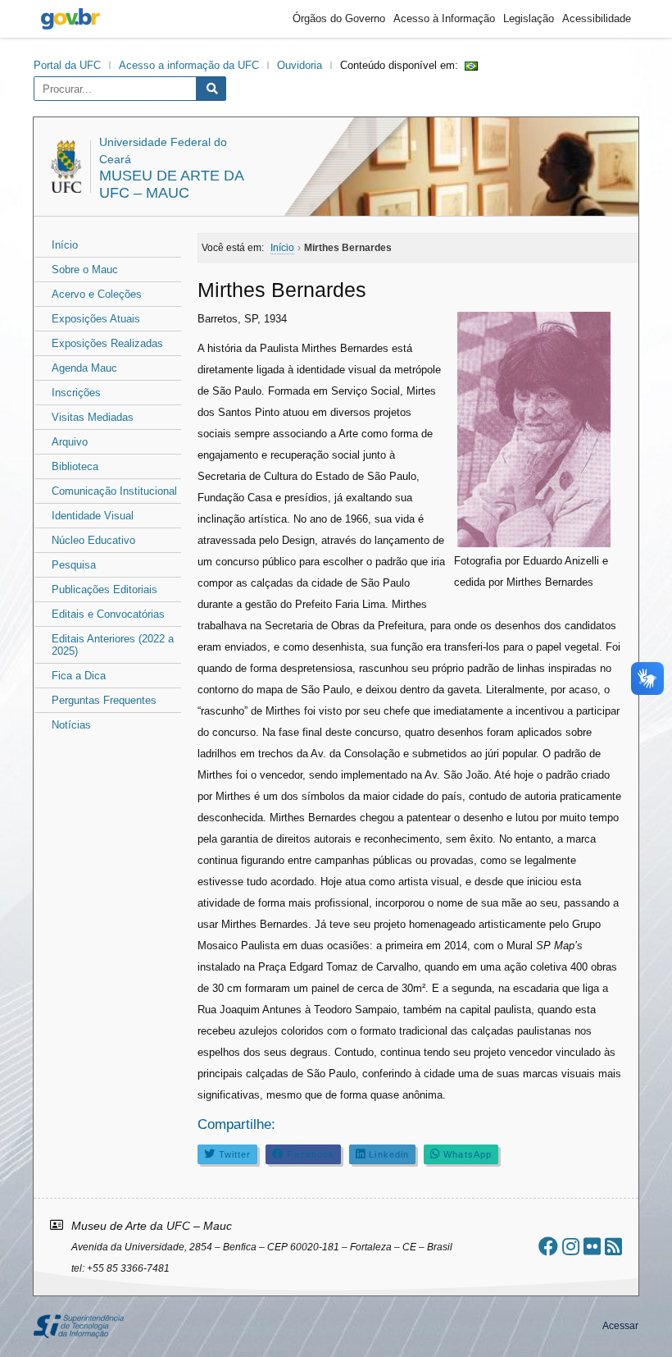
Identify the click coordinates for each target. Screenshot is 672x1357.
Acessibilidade (596, 18)
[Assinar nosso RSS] (613, 1247)
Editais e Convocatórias (108, 614)
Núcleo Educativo (93, 540)
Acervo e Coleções (97, 294)
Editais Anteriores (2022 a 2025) (113, 645)
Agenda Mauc (84, 368)
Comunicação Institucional (114, 491)
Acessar (620, 1326)
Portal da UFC (67, 65)
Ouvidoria (299, 65)
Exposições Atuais (96, 319)
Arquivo (70, 442)
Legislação (528, 18)
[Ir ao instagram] (570, 1247)
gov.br (70, 19)
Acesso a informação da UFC (189, 65)
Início (65, 245)
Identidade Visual (93, 515)
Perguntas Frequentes (104, 700)
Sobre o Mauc (85, 269)
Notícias (71, 725)
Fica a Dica (79, 675)
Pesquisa (74, 565)
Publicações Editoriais (104, 589)
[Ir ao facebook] (548, 1247)
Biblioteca (75, 466)
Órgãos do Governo (339, 18)
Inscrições (76, 392)
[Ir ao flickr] (592, 1247)
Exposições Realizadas (107, 343)
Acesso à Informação (444, 18)
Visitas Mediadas (93, 417)
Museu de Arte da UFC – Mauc (171, 184)
